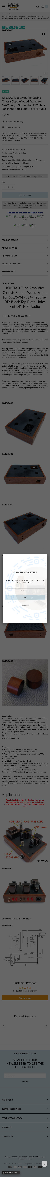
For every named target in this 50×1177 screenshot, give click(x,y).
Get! (25, 597)
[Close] (43, 558)
